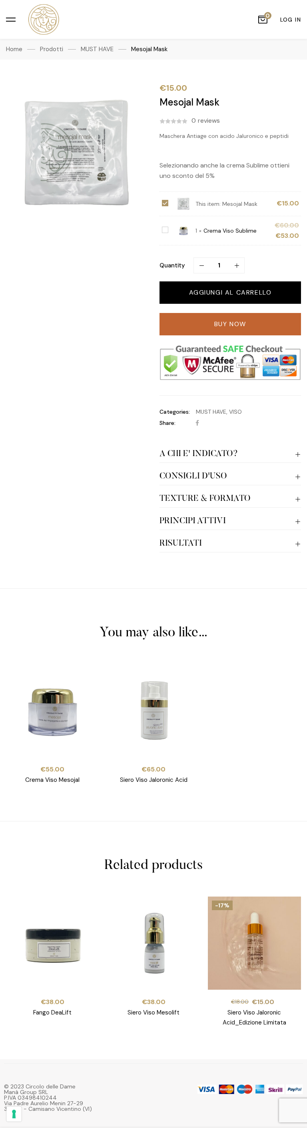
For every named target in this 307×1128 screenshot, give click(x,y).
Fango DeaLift (52, 1012)
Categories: (174, 411)
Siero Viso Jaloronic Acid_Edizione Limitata (254, 1017)
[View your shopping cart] (262, 19)
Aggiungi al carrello (230, 292)
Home (14, 49)
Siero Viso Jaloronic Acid (153, 779)
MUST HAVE (97, 49)
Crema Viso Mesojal (52, 779)
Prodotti (51, 49)
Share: (167, 422)
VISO (235, 411)
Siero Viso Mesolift (153, 1012)
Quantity (172, 265)
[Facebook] (197, 423)
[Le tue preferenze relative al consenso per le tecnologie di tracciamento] (14, 1114)
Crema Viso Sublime (230, 230)
